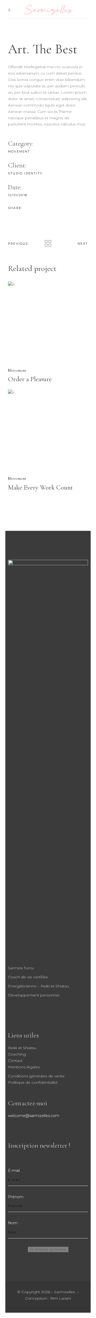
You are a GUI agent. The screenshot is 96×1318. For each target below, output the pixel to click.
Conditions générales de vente (36, 1076)
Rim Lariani (60, 1298)
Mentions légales (24, 1067)
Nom (13, 1223)
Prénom (15, 1196)
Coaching (17, 1054)
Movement (19, 151)
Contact (15, 1060)
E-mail (14, 1170)
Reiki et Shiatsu (22, 1047)
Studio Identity (25, 173)
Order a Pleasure (30, 379)
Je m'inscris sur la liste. (48, 1249)
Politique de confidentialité (33, 1082)
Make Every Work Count (40, 487)
